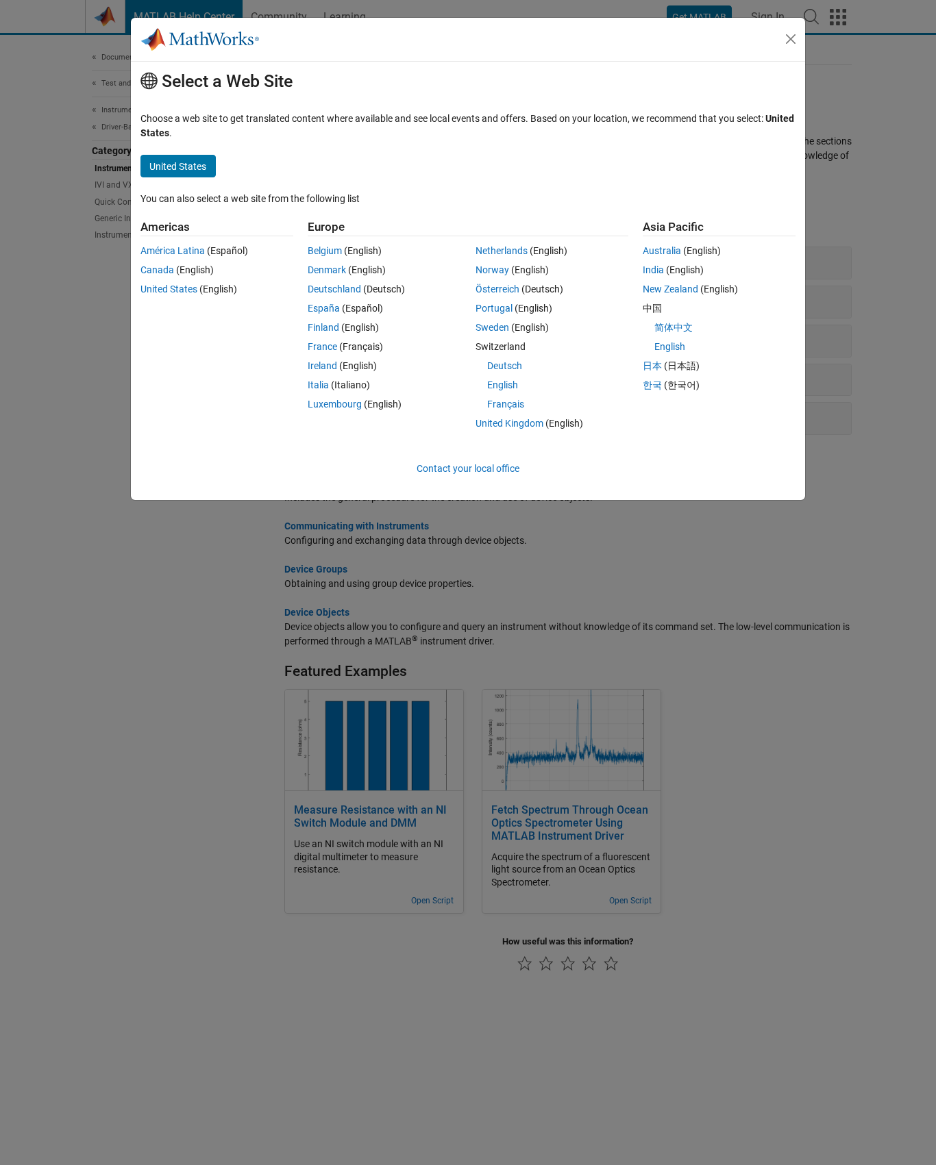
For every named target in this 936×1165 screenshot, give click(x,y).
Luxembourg (335, 404)
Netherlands (502, 250)
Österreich (497, 289)
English (502, 384)
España (324, 308)
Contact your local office (468, 468)
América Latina (172, 250)
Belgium (325, 250)
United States (168, 289)
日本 (652, 365)
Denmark (327, 269)
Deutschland (334, 289)
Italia (318, 384)
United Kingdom (509, 423)
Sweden (492, 327)
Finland (323, 327)
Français (505, 404)
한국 (652, 384)
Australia (662, 250)
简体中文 (673, 327)
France (322, 346)
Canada (157, 269)
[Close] (790, 39)
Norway (492, 269)
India (653, 269)
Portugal (494, 308)
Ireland (322, 365)
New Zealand (670, 289)
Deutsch (504, 365)
